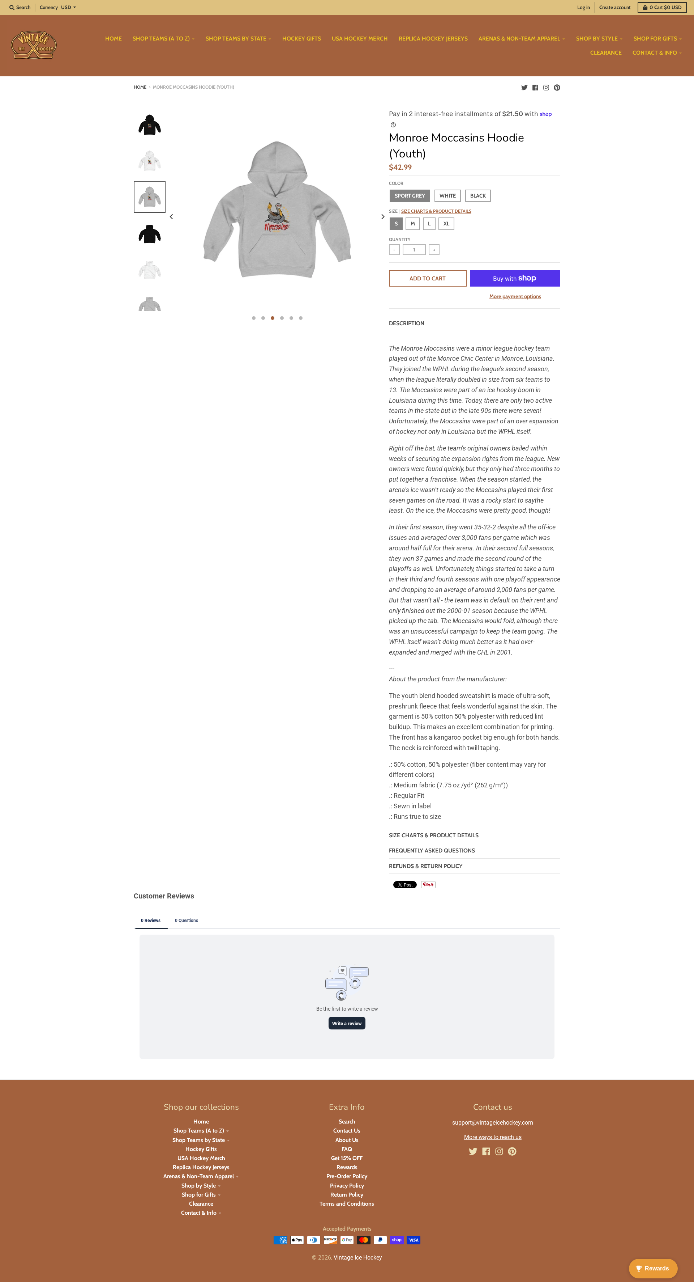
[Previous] (172, 217)
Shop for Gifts (199, 1194)
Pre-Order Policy (346, 1176)
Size (430, 211)
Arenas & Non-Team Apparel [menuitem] (519, 38)
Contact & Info (199, 1212)
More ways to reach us (493, 1137)
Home (140, 87)
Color (396, 183)
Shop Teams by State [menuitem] (236, 38)
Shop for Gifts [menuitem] (655, 38)
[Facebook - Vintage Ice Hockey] (535, 87)
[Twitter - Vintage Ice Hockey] (524, 87)
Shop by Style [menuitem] (597, 38)
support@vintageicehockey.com (492, 1122)
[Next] (382, 217)
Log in (583, 7)
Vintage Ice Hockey (358, 1257)
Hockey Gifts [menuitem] (301, 38)
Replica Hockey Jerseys (201, 1167)
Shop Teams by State (198, 1140)
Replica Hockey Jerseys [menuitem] (433, 38)
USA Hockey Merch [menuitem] (360, 38)
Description (406, 323)
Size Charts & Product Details (436, 211)
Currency (49, 7)
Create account (615, 7)
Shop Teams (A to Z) (199, 1130)
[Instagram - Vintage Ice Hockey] (546, 87)
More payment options (515, 296)
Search (347, 1121)
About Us (347, 1140)
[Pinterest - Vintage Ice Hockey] (557, 87)
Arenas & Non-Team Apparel (198, 1176)
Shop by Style (198, 1185)
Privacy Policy (347, 1185)
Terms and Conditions (347, 1203)
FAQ (347, 1149)
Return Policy (346, 1194)
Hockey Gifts (201, 1149)
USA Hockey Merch (201, 1158)
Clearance (201, 1203)
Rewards (347, 1167)
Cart (666, 7)
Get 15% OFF (347, 1158)
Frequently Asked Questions (432, 850)
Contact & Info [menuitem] (655, 52)
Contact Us (346, 1130)
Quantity (399, 239)
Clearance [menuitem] (606, 52)
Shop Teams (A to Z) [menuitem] (161, 38)
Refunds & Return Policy (426, 866)
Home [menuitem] (113, 38)
